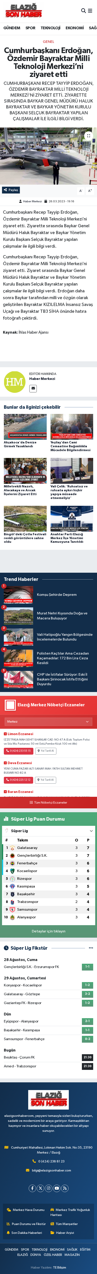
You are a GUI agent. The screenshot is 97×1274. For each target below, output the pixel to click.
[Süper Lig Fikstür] (91, 948)
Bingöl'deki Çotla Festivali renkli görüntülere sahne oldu (25, 538)
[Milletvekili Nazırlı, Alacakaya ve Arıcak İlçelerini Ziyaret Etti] (25, 471)
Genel (48, 42)
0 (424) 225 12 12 (20, 780)
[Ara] (83, 11)
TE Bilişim (59, 1267)
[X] (40, 1188)
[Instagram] (48, 1188)
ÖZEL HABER (53, 1255)
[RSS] (65, 1188)
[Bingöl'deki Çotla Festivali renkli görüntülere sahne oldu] (25, 519)
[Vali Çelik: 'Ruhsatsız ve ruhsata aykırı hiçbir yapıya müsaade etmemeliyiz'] (72, 471)
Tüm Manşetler (67, 1224)
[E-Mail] (33, 388)
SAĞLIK (72, 1249)
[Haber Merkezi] (14, 382)
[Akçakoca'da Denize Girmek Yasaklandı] (25, 427)
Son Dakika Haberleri (27, 1233)
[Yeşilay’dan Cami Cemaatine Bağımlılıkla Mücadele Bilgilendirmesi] (72, 427)
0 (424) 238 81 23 (51, 1161)
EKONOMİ (75, 28)
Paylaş (13, 190)
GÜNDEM (11, 28)
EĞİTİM (85, 1249)
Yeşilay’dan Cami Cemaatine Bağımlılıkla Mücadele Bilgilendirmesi (70, 446)
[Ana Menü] (90, 11)
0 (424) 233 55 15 (20, 751)
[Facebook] (32, 1188)
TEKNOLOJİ (50, 28)
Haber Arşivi (65, 1233)
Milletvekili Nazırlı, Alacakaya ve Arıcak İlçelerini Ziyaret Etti (20, 490)
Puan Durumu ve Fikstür (29, 1224)
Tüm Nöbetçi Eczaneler (50, 802)
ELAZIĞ (22, 1255)
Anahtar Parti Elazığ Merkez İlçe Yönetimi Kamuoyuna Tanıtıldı (67, 538)
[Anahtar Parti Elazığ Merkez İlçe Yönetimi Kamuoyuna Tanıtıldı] (72, 519)
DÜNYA (35, 1255)
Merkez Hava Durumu (28, 1210)
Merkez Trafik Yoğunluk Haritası (70, 1212)
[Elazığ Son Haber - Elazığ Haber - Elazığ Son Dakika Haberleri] (23, 11)
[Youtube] (56, 1188)
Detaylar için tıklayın (48, 931)
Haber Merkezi (32, 201)
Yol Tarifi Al (47, 751)
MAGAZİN (72, 1255)
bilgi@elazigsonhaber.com (51, 1170)
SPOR (30, 28)
